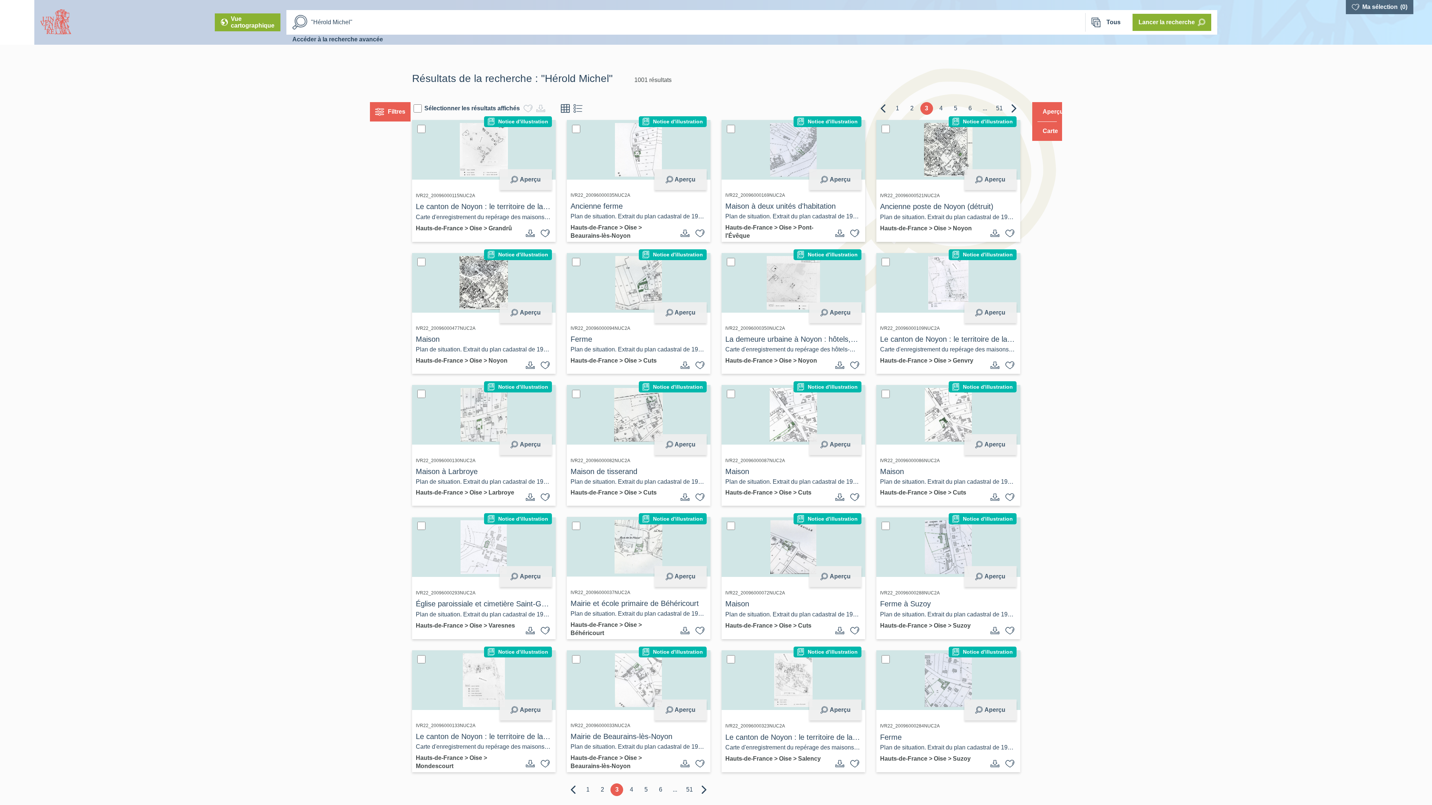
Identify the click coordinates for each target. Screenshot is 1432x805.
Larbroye (442, 501)
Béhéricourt (594, 634)
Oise (490, 227)
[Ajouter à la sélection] (552, 233)
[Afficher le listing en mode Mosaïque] (579, 108)
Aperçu (537, 179)
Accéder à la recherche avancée (337, 39)
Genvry (956, 360)
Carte (1045, 131)
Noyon (955, 228)
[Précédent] (869, 108)
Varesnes (443, 634)
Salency (809, 760)
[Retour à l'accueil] (17, 22)
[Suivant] (999, 108)
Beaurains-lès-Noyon (608, 236)
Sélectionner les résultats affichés (486, 108)
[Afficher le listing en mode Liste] (592, 108)
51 (985, 108)
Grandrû (441, 236)
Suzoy (955, 627)
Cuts (657, 360)
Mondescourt (448, 767)
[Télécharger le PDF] (537, 233)
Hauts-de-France (454, 227)
